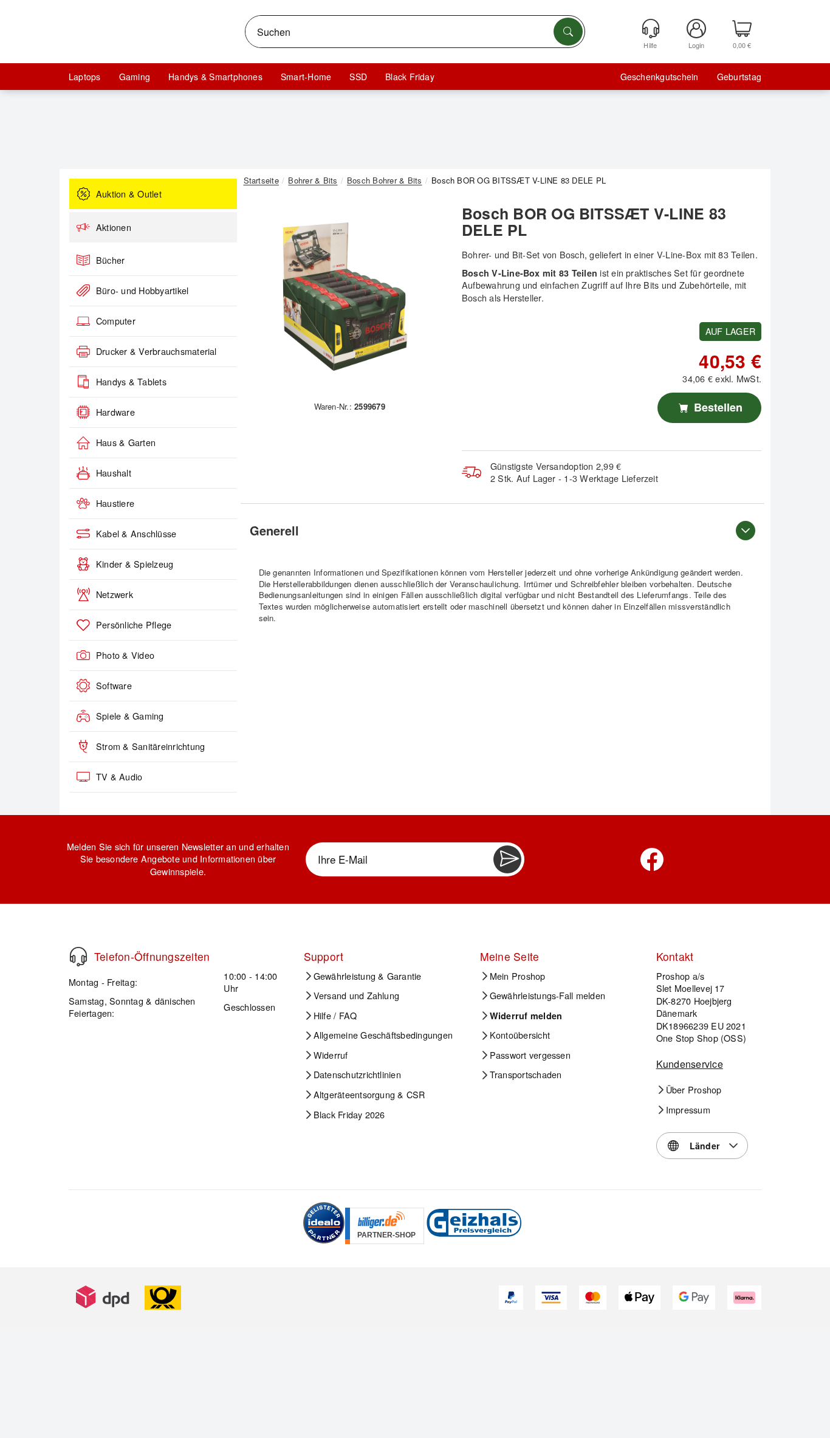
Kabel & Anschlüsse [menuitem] (136, 534)
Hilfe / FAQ (335, 1016)
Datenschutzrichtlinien (357, 1074)
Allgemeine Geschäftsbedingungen (383, 1035)
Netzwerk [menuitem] (114, 594)
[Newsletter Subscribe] (507, 859)
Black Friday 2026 (349, 1115)
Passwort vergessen (530, 1055)
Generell (274, 530)
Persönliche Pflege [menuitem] (133, 625)
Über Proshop (694, 1090)
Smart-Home (306, 77)
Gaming (134, 77)
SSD (358, 77)
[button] (345, 296)
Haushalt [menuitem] (113, 473)
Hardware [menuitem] (115, 412)
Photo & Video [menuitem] (125, 655)
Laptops (85, 77)
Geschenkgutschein (659, 77)
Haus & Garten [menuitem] (126, 442)
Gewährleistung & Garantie (368, 976)
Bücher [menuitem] (110, 260)
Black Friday (409, 77)
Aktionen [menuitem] (113, 227)
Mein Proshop (518, 976)
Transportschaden (526, 1074)
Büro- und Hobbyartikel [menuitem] (142, 290)
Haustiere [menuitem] (115, 503)
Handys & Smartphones (215, 77)
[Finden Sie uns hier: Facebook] (652, 859)
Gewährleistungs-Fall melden (547, 995)
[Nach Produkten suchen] (568, 32)
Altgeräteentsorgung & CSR (369, 1095)
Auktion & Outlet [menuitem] (129, 194)
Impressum (688, 1110)
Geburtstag (739, 77)
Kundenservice (689, 1064)
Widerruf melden (526, 1016)
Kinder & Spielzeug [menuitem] (134, 564)
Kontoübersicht (520, 1035)
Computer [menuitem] (115, 321)
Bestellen (717, 407)
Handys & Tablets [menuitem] (131, 382)
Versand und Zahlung (357, 995)
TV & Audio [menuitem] (119, 777)
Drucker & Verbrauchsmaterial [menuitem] (156, 351)
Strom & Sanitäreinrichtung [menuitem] (150, 746)
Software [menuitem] (114, 685)
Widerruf (331, 1055)
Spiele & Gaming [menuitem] (130, 716)
